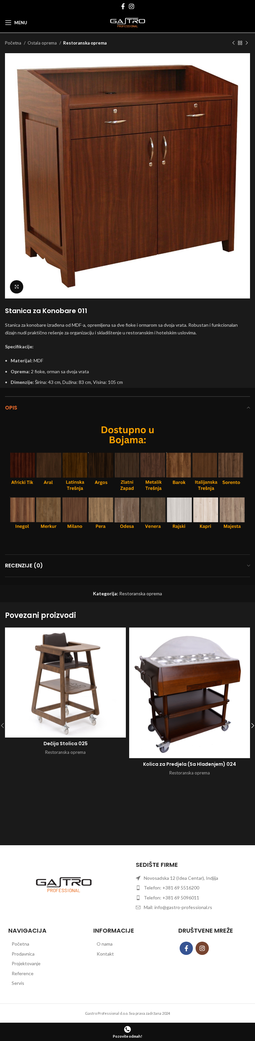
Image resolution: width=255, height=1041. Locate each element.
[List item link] (42, 944)
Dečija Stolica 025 (65, 743)
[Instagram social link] (131, 6)
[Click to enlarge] (16, 286)
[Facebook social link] (123, 6)
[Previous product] (233, 43)
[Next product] (246, 43)
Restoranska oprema (85, 43)
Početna (13, 43)
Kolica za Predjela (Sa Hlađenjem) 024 (189, 764)
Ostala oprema (43, 43)
